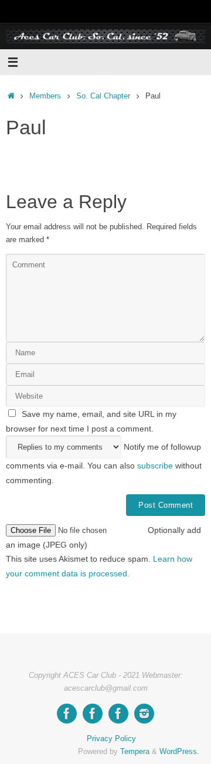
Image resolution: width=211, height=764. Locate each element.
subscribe (155, 465)
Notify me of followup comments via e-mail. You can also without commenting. (104, 463)
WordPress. (179, 751)
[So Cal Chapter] (67, 714)
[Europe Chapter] (93, 714)
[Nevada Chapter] (118, 714)
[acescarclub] (144, 714)
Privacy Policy (111, 738)
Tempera (134, 751)
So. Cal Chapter (103, 95)
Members (45, 95)
